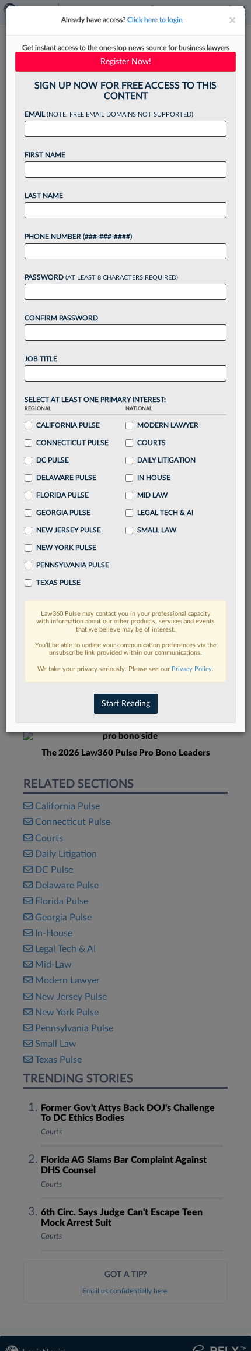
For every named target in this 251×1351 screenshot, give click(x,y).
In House (153, 477)
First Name (45, 154)
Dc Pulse (52, 460)
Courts (151, 442)
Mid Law (152, 495)
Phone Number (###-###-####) (78, 236)
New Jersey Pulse (68, 530)
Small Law (156, 530)
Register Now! (125, 62)
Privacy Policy (192, 669)
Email (109, 114)
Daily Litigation (166, 460)
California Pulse (68, 425)
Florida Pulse (62, 495)
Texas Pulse (58, 582)
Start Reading (126, 704)
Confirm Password (61, 318)
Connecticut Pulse (72, 442)
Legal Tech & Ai (165, 512)
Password (101, 277)
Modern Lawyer (167, 425)
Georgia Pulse (63, 512)
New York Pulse (66, 547)
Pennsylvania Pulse (72, 565)
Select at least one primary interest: (95, 399)
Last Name (44, 195)
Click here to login (155, 19)
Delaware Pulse (66, 477)
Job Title (41, 358)
